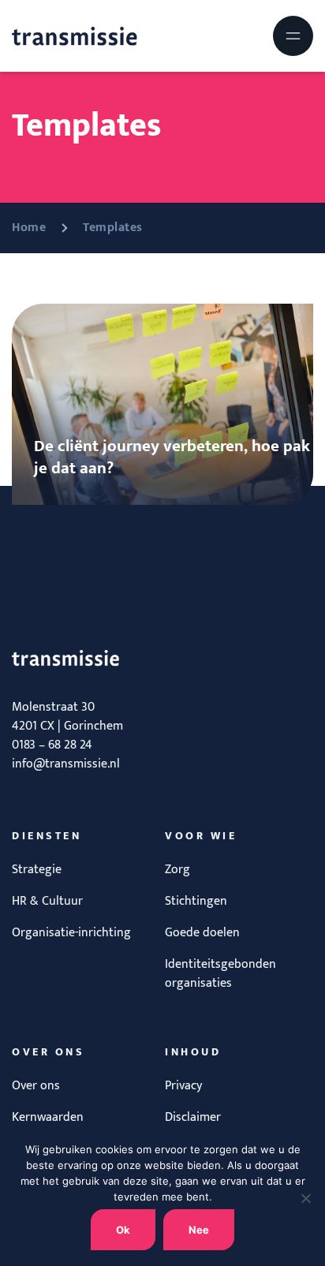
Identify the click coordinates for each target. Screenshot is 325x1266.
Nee (199, 1229)
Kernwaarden (48, 1117)
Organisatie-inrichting (71, 932)
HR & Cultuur (47, 901)
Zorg (177, 869)
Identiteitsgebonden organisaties (220, 974)
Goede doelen (202, 932)
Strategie (37, 869)
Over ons (36, 1085)
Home (29, 227)
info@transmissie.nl (66, 764)
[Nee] (305, 1198)
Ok (123, 1229)
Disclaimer (193, 1117)
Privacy (183, 1085)
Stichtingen (196, 901)
